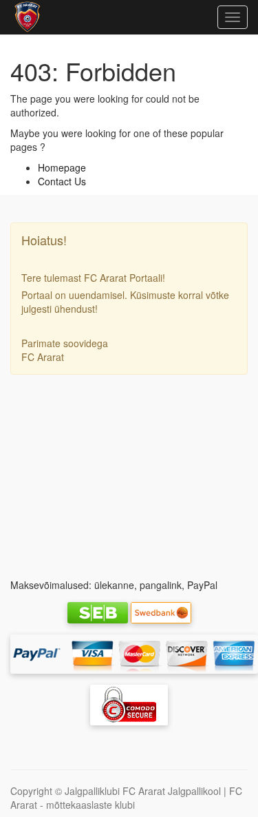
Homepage (62, 167)
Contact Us (62, 181)
